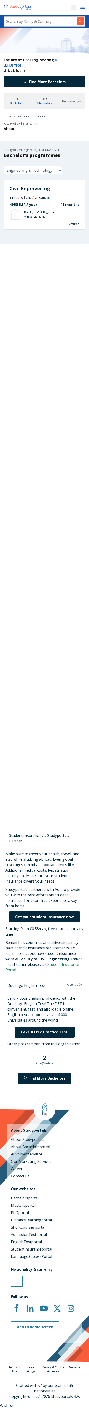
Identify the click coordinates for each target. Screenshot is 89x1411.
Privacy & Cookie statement (53, 1369)
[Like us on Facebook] (16, 1308)
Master (28, 370)
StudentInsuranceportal (31, 1249)
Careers (17, 1168)
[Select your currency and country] (17, 1281)
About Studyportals (27, 1139)
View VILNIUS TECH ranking (27, 562)
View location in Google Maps (37, 734)
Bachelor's (17, 103)
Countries (22, 116)
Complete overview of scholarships (42, 516)
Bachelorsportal (25, 1197)
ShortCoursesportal (28, 1227)
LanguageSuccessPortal (31, 1256)
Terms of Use (14, 1369)
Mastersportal (23, 1205)
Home (8, 116)
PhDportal (20, 1212)
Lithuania (39, 116)
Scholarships (44, 103)
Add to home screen (35, 1326)
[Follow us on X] (57, 1308)
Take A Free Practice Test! (45, 1032)
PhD (43, 370)
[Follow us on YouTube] (43, 1308)
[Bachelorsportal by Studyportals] (18, 7)
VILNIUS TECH (12, 65)
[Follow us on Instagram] (70, 1308)
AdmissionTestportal (29, 1234)
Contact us (20, 1176)
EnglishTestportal (26, 1241)
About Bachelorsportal (30, 1146)
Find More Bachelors (47, 81)
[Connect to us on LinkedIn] (30, 1308)
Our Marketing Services (31, 1161)
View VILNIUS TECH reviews (27, 786)
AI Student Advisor (26, 1154)
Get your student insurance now (44, 916)
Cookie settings (30, 1369)
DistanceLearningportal (31, 1219)
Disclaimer (75, 1367)
